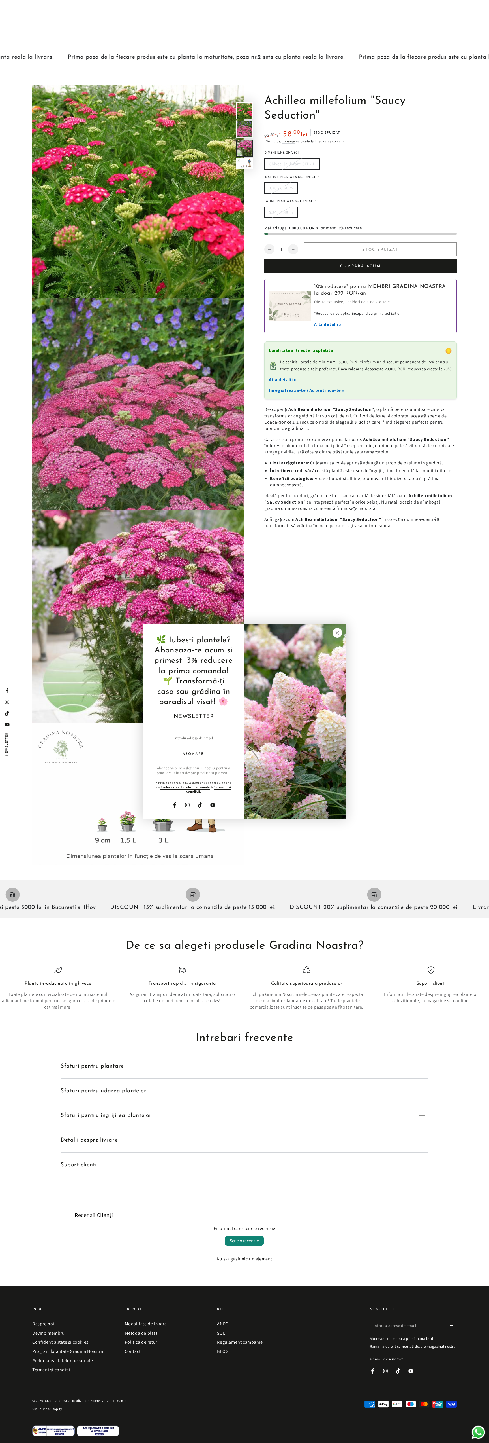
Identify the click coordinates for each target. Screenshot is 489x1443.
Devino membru (48, 1333)
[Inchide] (337, 633)
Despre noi (43, 1324)
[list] (244, 988)
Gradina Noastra (57, 1400)
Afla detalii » (327, 324)
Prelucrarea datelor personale (62, 1361)
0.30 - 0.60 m (281, 189)
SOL (221, 1333)
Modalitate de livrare (146, 1324)
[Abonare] (453, 1325)
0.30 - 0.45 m (281, 214)
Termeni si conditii (51, 1370)
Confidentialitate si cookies (60, 1342)
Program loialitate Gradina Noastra (67, 1351)
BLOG (222, 1351)
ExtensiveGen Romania (108, 1400)
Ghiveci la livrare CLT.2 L (292, 165)
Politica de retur (141, 1342)
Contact (133, 1351)
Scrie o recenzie (244, 1241)
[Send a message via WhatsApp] (478, 1432)
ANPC (222, 1324)
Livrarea (288, 141)
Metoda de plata (141, 1333)
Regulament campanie (240, 1342)
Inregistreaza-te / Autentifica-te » (306, 390)
